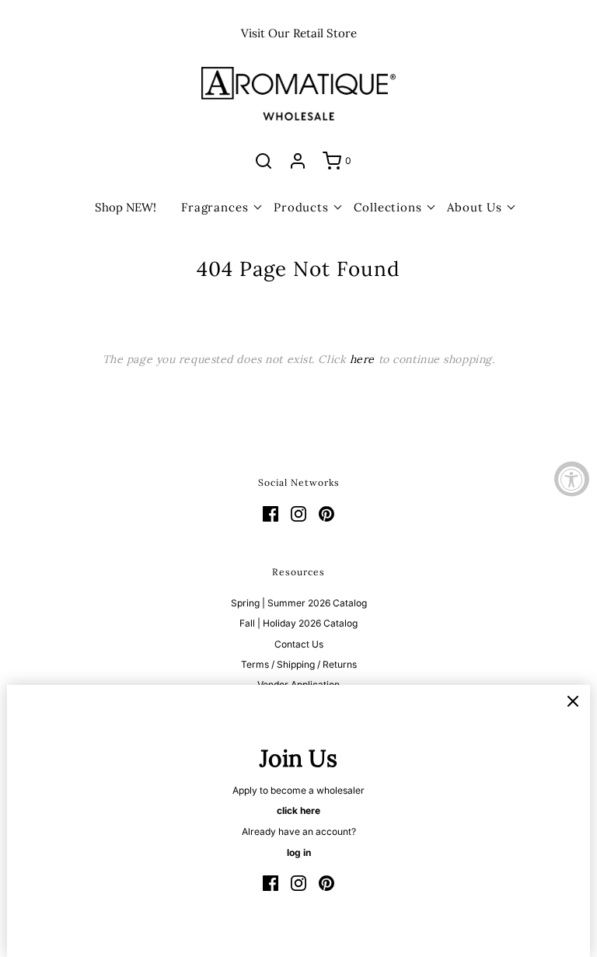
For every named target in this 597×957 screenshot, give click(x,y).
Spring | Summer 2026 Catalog (299, 603)
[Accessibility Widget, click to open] (571, 478)
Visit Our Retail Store (299, 33)
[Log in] (298, 161)
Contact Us (298, 644)
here (362, 359)
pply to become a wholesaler (302, 790)
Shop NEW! (125, 207)
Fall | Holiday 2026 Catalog (298, 623)
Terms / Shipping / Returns (299, 664)
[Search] (263, 161)
